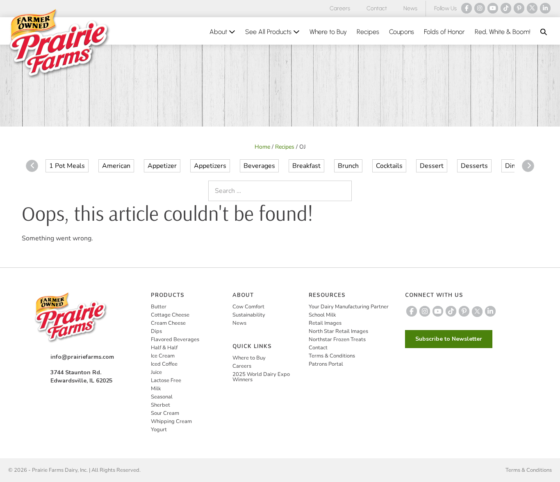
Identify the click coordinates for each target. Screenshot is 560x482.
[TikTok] (506, 8)
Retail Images (325, 323)
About (219, 32)
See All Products (269, 32)
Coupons (401, 32)
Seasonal (162, 397)
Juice (156, 372)
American (116, 165)
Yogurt (159, 429)
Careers (340, 8)
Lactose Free (166, 380)
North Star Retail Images (338, 331)
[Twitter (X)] (532, 8)
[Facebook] (466, 8)
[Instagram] (479, 8)
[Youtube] (492, 8)
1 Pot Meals (67, 165)
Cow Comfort (248, 306)
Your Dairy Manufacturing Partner (349, 306)
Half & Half (164, 347)
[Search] (343, 191)
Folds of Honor (444, 32)
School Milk (322, 315)
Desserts (474, 165)
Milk (156, 388)
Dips (156, 331)
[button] (543, 32)
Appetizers (210, 165)
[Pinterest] (519, 8)
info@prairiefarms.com (82, 357)
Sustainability (248, 315)
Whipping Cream (171, 421)
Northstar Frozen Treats (337, 339)
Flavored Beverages (175, 339)
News (410, 8)
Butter (158, 306)
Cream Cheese (168, 323)
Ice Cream (163, 356)
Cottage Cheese (170, 315)
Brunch (348, 165)
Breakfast (306, 165)
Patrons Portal (326, 364)
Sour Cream (165, 413)
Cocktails (389, 165)
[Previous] (32, 166)
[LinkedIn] (545, 8)
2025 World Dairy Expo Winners (261, 377)
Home (262, 147)
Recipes (368, 32)
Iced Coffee (164, 364)
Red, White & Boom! (502, 32)
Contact (377, 8)
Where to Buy (328, 32)
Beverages (259, 165)
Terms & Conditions (332, 356)
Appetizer (162, 165)
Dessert (432, 165)
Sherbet (160, 405)
